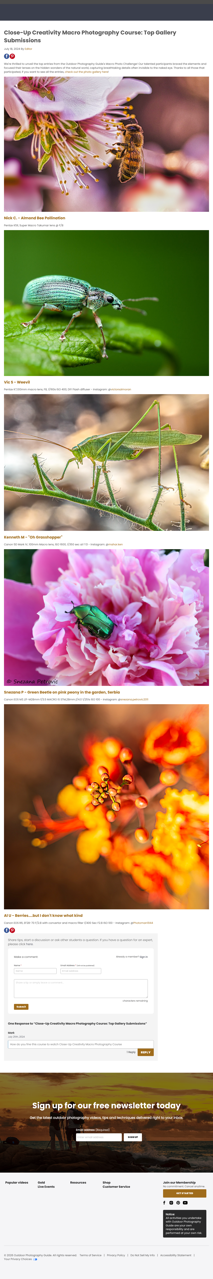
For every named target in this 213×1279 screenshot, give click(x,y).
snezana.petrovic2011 (134, 699)
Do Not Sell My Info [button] (142, 1255)
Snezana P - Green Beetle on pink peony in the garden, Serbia (62, 692)
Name (17, 965)
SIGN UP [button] (133, 1137)
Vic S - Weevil (17, 382)
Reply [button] (146, 1052)
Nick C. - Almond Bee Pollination (34, 218)
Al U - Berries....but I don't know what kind (43, 915)
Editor (28, 49)
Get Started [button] (184, 1193)
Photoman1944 (143, 923)
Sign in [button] (144, 957)
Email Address (78, 965)
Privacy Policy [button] (116, 1255)
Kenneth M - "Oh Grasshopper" (33, 537)
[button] (6, 56)
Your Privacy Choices (18, 1259)
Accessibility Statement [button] (175, 1255)
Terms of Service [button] (91, 1255)
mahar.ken (115, 544)
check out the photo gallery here (86, 72)
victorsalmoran (121, 389)
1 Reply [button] (131, 1052)
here (29, 944)
